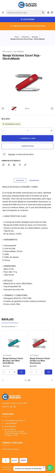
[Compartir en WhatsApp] (14, 165)
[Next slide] (51, 108)
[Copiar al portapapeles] (25, 165)
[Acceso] (48, 12)
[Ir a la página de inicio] (27, 5)
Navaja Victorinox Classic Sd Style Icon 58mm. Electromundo (40, 360)
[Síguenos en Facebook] (15, 407)
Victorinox (25, 37)
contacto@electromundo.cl (14, 420)
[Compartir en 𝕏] (9, 165)
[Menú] (3, 12)
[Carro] (52, 13)
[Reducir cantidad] (3, 131)
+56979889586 (10, 423)
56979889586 (10, 426)
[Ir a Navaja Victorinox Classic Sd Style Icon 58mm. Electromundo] (41, 342)
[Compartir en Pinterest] (20, 165)
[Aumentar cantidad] (51, 131)
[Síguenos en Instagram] (11, 407)
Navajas (35, 37)
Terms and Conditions (10, 449)
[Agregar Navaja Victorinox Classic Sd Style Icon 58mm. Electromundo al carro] (48, 372)
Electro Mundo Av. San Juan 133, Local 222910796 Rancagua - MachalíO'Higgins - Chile (15, 432)
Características (34, 180)
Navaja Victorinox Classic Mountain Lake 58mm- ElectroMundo (13, 360)
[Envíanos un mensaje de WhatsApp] (50, 468)
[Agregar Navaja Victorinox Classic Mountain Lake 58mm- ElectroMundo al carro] (21, 372)
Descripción (20, 180)
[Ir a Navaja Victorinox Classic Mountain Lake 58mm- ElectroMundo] (14, 342)
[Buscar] (43, 12)
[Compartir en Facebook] (3, 165)
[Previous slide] (3, 108)
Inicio (17, 37)
